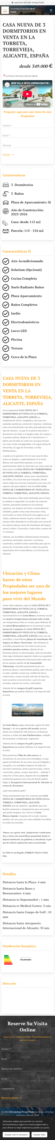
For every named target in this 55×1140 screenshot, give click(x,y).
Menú (51, 10)
